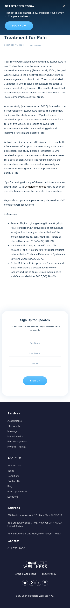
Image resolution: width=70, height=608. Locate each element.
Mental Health (15, 436)
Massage (12, 431)
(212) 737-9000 (16, 548)
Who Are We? (15, 465)
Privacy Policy (48, 574)
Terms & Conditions (25, 574)
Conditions (13, 476)
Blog (9, 486)
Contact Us (13, 481)
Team (10, 470)
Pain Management (17, 441)
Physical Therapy (16, 446)
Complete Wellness (35, 186)
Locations (12, 496)
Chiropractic (14, 426)
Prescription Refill (17, 491)
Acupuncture (35, 45)
